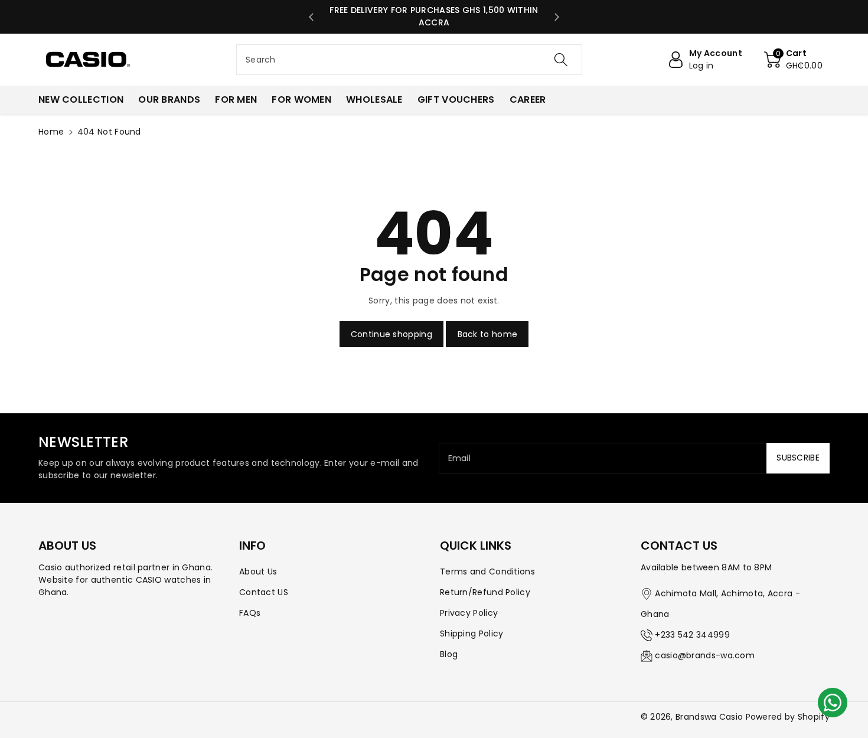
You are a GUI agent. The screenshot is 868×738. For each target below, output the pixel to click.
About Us (258, 571)
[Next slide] (557, 17)
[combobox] (409, 59)
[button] (793, 60)
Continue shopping (391, 334)
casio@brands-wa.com (705, 655)
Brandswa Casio (709, 717)
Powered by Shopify (788, 717)
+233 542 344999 (692, 635)
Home (51, 132)
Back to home (488, 334)
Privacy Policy (469, 613)
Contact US (263, 592)
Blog (449, 654)
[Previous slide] (311, 17)
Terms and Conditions (487, 571)
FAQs (249, 613)
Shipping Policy (472, 633)
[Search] (561, 59)
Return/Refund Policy (485, 592)
